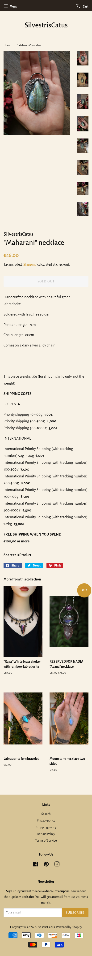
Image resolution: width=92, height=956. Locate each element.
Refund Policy (46, 834)
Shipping (30, 264)
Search (46, 814)
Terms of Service (46, 840)
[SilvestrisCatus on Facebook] (35, 865)
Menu (13, 6)
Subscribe (75, 912)
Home (7, 45)
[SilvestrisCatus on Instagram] (56, 865)
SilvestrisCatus (46, 25)
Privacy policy (46, 820)
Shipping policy (46, 827)
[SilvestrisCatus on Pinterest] (46, 865)
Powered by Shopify (69, 927)
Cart (85, 6)
